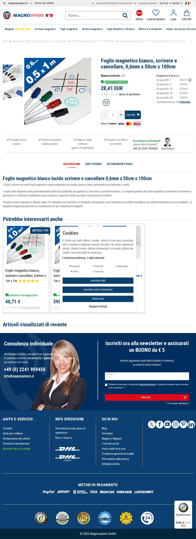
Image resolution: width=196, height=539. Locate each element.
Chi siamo (107, 433)
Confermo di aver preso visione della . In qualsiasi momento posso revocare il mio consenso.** (148, 386)
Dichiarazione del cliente (16, 438)
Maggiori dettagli (98, 306)
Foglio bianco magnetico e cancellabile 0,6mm (93, 41)
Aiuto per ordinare (13, 433)
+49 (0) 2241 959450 (44, 3)
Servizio (176, 3)
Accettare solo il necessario (98, 289)
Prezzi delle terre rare (114, 448)
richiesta (185, 101)
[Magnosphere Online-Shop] (28, 15)
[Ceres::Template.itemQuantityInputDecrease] (105, 115)
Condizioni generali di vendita (118, 453)
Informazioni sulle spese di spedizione (70, 431)
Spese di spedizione (129, 94)
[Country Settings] (188, 2)
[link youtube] (167, 424)
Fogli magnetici (19, 41)
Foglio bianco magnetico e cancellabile (49, 41)
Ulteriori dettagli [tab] (120, 164)
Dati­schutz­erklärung (75, 257)
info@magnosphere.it (18, 3)
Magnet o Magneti (112, 438)
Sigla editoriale (97, 257)
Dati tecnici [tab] (93, 164)
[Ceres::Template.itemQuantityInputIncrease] (121, 115)
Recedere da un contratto (17, 448)
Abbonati (145, 397)
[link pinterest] (183, 424)
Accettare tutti (98, 280)
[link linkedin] (191, 424)
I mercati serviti (110, 443)
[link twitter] (152, 424)
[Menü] (190, 503)
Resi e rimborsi (63, 438)
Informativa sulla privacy (115, 459)
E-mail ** (112, 374)
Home (5, 41)
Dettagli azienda (110, 464)
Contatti (7, 428)
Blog (104, 428)
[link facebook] (159, 424)
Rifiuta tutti (98, 298)
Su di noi (164, 3)
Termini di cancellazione (16, 443)
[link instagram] (175, 424)
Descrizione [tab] (71, 164)
